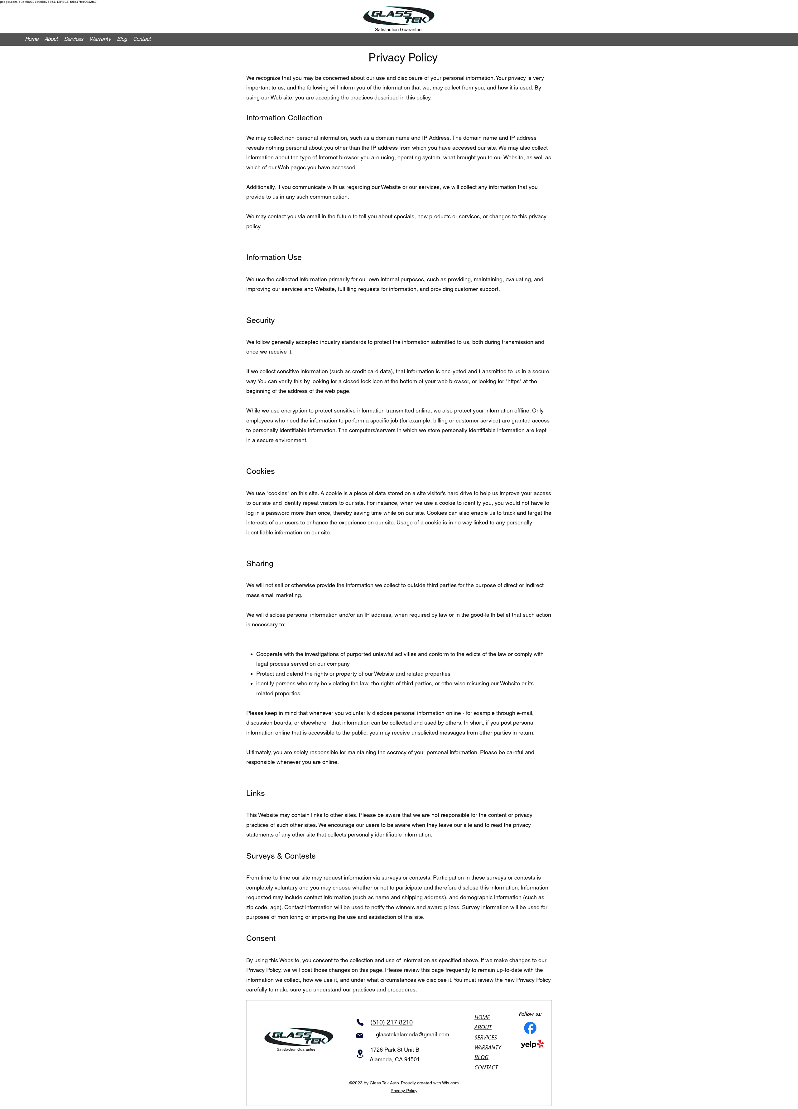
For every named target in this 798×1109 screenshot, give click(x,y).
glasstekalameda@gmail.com (412, 1034)
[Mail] (360, 1035)
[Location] (360, 1053)
